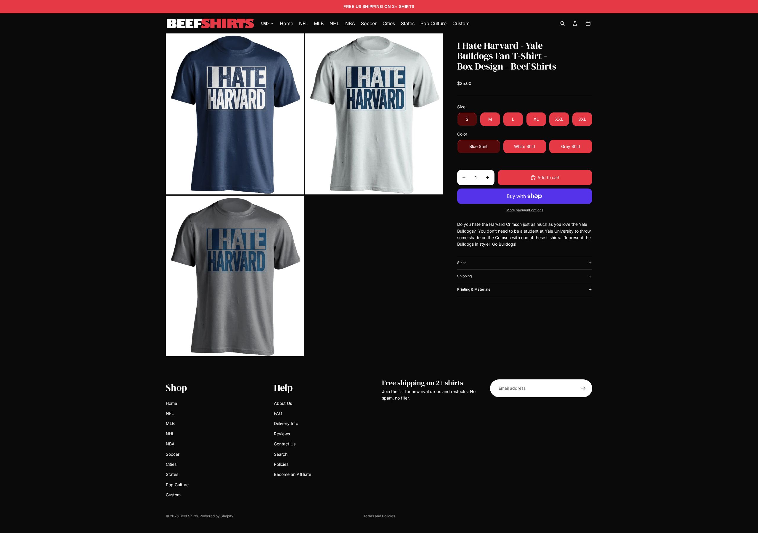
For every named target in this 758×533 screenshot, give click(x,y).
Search (281, 454)
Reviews (282, 433)
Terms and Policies (379, 516)
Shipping (464, 276)
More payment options (524, 210)
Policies (281, 464)
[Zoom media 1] (235, 113)
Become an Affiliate (292, 474)
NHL (170, 433)
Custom (173, 494)
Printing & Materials (473, 289)
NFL (170, 413)
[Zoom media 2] (374, 113)
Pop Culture (177, 484)
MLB (170, 423)
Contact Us (285, 443)
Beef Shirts (188, 516)
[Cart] (588, 23)
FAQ (278, 413)
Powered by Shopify (216, 516)
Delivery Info (286, 423)
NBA (170, 443)
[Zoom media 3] (235, 276)
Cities (171, 464)
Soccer (172, 454)
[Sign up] (583, 388)
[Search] (562, 23)
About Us (283, 403)
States (172, 474)
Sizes (461, 262)
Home (171, 403)
